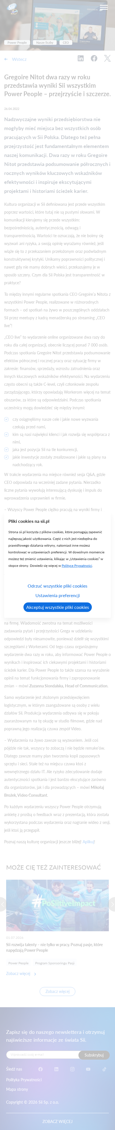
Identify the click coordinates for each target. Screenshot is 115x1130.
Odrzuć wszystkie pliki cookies (57, 585)
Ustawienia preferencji (57, 595)
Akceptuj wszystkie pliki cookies (57, 607)
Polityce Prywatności (77, 565)
